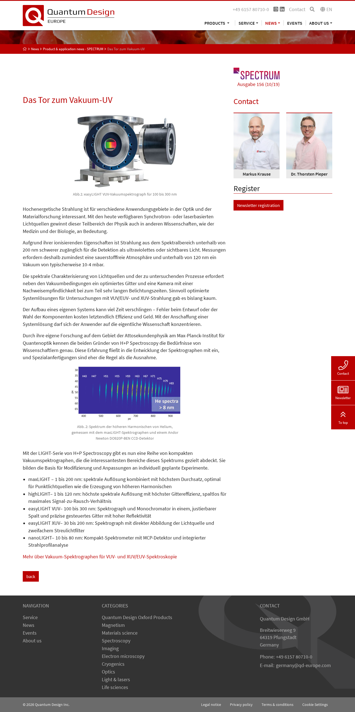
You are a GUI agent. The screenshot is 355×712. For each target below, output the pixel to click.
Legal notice (211, 704)
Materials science (120, 633)
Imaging (110, 648)
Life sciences (115, 687)
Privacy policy (241, 704)
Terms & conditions (277, 704)
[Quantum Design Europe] (25, 49)
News (28, 625)
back (30, 576)
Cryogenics (113, 664)
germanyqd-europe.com (303, 665)
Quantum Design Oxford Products (137, 617)
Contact (297, 9)
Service (30, 617)
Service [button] (247, 23)
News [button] (271, 23)
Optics (108, 672)
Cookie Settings (315, 704)
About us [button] (319, 23)
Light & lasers (116, 679)
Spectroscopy (116, 641)
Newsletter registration (258, 205)
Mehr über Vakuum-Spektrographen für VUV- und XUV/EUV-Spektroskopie (100, 557)
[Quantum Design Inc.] (68, 15)
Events (294, 23)
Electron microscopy (123, 656)
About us (32, 641)
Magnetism (113, 625)
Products (215, 23)
